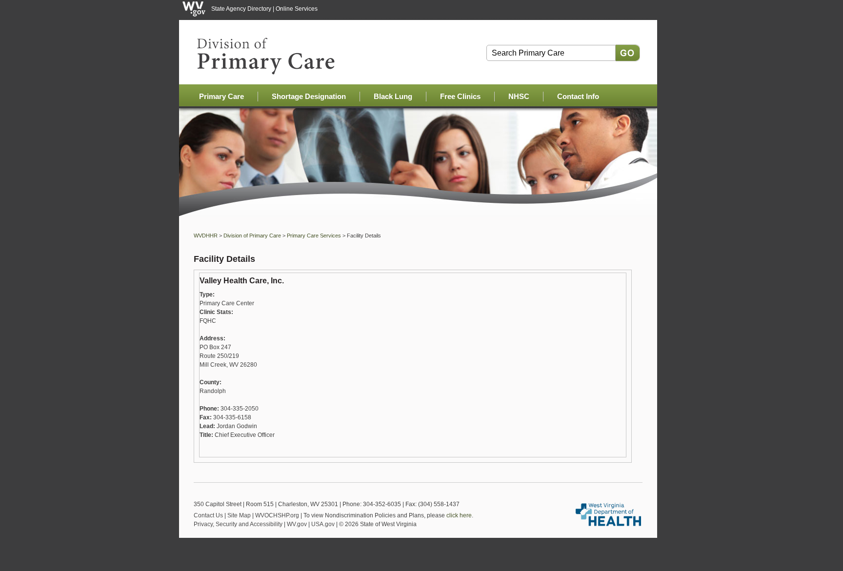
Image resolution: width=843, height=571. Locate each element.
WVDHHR (206, 235)
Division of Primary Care (252, 235)
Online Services (297, 9)
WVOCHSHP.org (277, 515)
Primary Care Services (314, 235)
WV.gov (297, 524)
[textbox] (551, 53)
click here (459, 515)
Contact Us (208, 515)
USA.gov (323, 524)
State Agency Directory (241, 9)
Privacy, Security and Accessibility (238, 524)
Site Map (239, 515)
